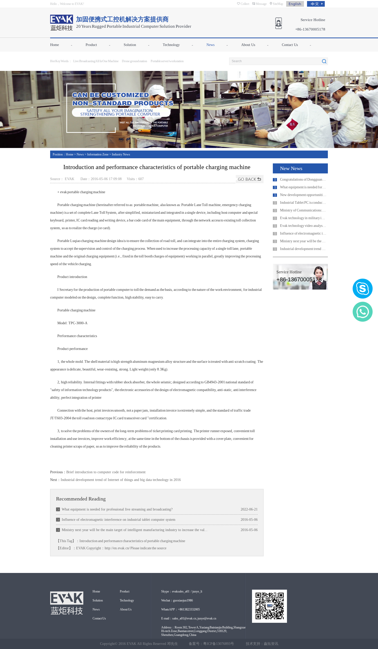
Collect (245, 4)
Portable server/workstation (167, 61)
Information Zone (98, 154)
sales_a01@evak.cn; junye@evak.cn (194, 618)
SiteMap (278, 4)
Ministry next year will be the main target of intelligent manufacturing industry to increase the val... (135, 530)
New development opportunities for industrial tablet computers (303, 195)
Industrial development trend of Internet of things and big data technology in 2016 (121, 480)
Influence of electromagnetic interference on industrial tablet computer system (118, 520)
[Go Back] (250, 179)
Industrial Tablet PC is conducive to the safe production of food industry (303, 203)
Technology (171, 45)
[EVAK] (61, 27)
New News (291, 168)
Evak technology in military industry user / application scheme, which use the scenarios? (303, 218)
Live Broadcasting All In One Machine (96, 61)
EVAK (81, 548)
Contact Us (290, 45)
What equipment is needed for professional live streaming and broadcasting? (117, 509)
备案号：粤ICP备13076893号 (211, 644)
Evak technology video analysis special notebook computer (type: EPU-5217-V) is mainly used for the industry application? (303, 226)
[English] (296, 3)
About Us (248, 45)
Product (91, 45)
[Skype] (362, 288)
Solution (130, 45)
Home (54, 45)
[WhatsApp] (362, 311)
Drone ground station (134, 61)
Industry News (121, 154)
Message (261, 4)
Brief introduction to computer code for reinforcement (106, 472)
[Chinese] (317, 3)
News (210, 45)
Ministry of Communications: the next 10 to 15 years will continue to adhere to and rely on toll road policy (303, 210)
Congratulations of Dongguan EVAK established (303, 179)
